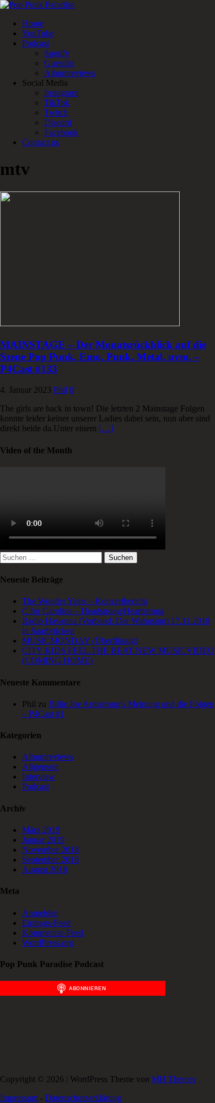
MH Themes (174, 1079)
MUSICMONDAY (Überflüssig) (80, 640)
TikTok (56, 102)
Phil (60, 389)
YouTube (38, 33)
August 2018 (44, 869)
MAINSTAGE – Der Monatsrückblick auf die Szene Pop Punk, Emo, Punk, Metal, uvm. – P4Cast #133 (103, 357)
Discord (58, 122)
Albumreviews (69, 73)
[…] (106, 428)
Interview (38, 776)
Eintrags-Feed (46, 923)
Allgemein (40, 766)
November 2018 (50, 849)
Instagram (61, 92)
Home (33, 23)
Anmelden (40, 913)
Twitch (56, 112)
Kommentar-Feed (52, 932)
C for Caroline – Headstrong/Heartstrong (93, 611)
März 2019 (41, 830)
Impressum (19, 1097)
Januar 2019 (43, 839)
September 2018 (50, 859)
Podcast (35, 43)
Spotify (56, 53)
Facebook (61, 132)
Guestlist (59, 63)
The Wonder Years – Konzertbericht (84, 601)
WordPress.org (47, 942)
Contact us (40, 142)
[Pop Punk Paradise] (37, 4)
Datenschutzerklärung (83, 1097)
